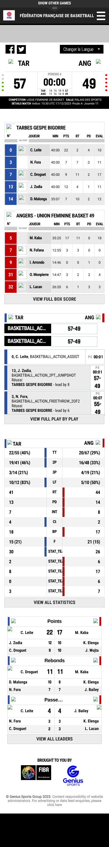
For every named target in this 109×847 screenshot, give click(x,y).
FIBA (36, 775)
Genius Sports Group (73, 775)
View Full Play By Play (54, 419)
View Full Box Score (54, 299)
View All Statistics (54, 602)
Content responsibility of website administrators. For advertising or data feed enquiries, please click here (55, 801)
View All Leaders (54, 739)
